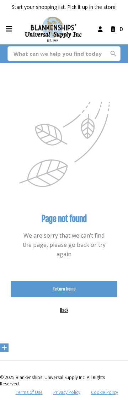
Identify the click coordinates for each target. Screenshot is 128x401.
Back (64, 310)
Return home (64, 289)
